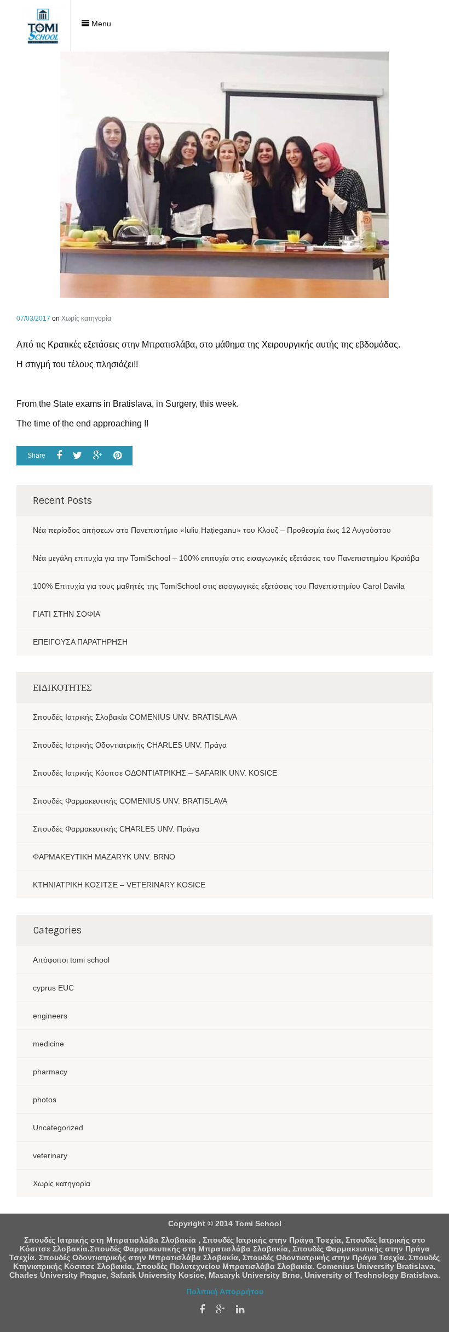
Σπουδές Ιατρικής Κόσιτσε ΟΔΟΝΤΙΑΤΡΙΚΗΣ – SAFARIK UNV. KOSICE (155, 773)
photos (44, 1099)
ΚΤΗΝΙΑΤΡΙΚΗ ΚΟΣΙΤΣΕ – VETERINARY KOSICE (119, 884)
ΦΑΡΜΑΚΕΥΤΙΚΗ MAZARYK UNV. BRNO (104, 856)
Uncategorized (58, 1127)
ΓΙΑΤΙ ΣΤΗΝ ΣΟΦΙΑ (66, 614)
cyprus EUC (53, 987)
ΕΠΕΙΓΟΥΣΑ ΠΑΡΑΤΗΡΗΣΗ (80, 641)
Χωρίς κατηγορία (86, 318)
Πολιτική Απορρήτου (224, 1291)
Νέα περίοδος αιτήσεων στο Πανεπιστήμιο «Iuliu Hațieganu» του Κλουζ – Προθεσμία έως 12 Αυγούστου (212, 530)
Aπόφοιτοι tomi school (71, 959)
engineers (50, 1015)
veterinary (50, 1155)
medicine (48, 1043)
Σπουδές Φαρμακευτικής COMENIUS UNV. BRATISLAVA (130, 800)
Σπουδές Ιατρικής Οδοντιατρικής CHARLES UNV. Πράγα (130, 745)
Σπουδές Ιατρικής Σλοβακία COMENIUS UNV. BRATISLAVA (135, 717)
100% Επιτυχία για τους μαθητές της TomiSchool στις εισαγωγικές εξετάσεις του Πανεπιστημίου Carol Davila (219, 586)
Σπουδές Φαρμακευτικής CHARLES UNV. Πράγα (116, 828)
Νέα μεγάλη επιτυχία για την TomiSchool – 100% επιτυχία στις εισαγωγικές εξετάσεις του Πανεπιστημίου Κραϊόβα (226, 558)
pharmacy (50, 1071)
